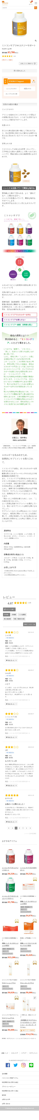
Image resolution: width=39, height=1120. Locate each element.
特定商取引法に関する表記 (10, 1082)
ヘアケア (23, 1053)
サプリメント (11, 1038)
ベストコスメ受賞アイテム (10, 1078)
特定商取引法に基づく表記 (10, 1091)
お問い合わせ (6, 1103)
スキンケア (14, 1053)
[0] (31, 2)
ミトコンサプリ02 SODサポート (19, 700)
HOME (4, 1038)
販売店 (4, 1095)
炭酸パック (4, 1053)
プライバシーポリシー (8, 1086)
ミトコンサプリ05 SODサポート (19, 656)
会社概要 (4, 1074)
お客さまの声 (6, 1099)
